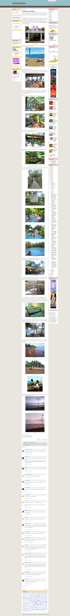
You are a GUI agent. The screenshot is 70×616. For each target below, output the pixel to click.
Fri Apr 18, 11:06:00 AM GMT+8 (28, 507)
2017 (51, 178)
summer (38, 444)
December (52, 183)
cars (23, 602)
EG (25, 517)
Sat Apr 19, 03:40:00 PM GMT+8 (28, 542)
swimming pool (44, 444)
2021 (51, 173)
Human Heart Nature (42, 594)
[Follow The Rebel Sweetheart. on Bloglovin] (16, 18)
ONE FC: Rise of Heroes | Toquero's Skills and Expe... (54, 248)
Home (13, 0)
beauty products (33, 601)
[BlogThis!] (33, 442)
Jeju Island (27, 596)
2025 (51, 168)
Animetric (26, 494)
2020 (51, 174)
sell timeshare (53, 320)
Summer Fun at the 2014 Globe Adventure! (53, 245)
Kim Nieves (26, 510)
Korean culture (33, 597)
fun (31, 443)
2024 (51, 169)
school (24, 609)
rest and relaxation (37, 608)
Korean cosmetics (44, 596)
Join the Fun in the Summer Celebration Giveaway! (52, 155)
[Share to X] (34, 442)
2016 (51, 179)
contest (32, 602)
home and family (34, 443)
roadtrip (34, 444)
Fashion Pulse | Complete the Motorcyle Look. (53, 219)
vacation (26, 445)
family (30, 443)
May (51, 192)
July (51, 189)
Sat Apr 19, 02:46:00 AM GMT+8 (28, 535)
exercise (38, 602)
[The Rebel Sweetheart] (16, 42)
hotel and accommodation (40, 443)
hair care (44, 603)
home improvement (29, 606)
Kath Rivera (26, 523)
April (51, 193)
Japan (23, 596)
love (27, 607)
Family (50, 19)
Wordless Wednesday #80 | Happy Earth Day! (54, 222)
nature (45, 443)
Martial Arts (51, 20)
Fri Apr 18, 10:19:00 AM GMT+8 (28, 498)
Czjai (25, 579)
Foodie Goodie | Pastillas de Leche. (55, 150)
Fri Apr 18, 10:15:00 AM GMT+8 (28, 492)
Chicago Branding (39, 614)
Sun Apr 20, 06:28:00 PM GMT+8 (28, 550)
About (16, 0)
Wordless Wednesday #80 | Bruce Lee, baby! (54, 238)
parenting (29, 608)
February (52, 270)
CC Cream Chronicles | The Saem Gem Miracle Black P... (54, 242)
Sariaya (36, 444)
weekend (28, 445)
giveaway (36, 603)
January (52, 271)
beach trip (27, 443)
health (34, 605)
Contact (26, 0)
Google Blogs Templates (46, 614)
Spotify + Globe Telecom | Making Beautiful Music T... (54, 225)
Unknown (26, 531)
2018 (51, 177)
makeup (33, 607)
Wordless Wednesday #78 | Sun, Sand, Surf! (54, 267)
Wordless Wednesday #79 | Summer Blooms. (54, 255)
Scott (25, 467)
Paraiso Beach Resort (26, 444)
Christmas (36, 593)
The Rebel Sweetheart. (19, 3)
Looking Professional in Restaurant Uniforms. (54, 215)
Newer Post (24, 589)
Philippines (30, 444)
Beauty (50, 12)
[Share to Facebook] (35, 442)
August (52, 188)
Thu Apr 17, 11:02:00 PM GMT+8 (28, 464)
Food (50, 14)
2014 (51, 182)
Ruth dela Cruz (27, 553)
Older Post (45, 589)
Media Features (21, 0)
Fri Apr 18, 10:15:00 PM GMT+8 (28, 529)
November (52, 184)
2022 (51, 172)
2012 (51, 274)
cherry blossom (27, 602)
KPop (31, 596)
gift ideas (30, 603)
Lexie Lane (26, 487)
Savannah (26, 456)
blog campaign (42, 601)
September (52, 187)
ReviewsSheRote (27, 474)
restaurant (43, 608)
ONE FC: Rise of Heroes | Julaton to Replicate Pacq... (54, 205)
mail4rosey (26, 480)
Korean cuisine (27, 597)
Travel (50, 13)
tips (34, 609)
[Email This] (32, 442)
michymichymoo (27, 449)
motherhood (40, 607)
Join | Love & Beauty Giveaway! (55, 133)
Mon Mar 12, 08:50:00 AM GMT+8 (28, 576)
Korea (36, 596)
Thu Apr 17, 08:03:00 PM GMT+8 (28, 454)
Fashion (50, 15)
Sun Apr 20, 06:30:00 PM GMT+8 (28, 569)
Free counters (14, 64)
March (52, 269)
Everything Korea (51, 11)
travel (23, 445)
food (24, 603)
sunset (41, 444)
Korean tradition (41, 597)
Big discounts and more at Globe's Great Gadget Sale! (54, 212)
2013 (51, 273)
